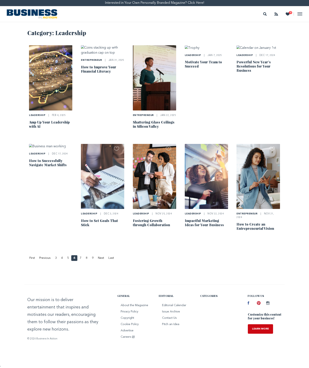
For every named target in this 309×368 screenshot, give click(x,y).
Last (111, 257)
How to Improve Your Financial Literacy (98, 69)
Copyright (127, 317)
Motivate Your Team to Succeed (203, 64)
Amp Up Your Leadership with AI (49, 124)
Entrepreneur (91, 60)
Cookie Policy (130, 324)
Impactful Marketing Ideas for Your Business (204, 222)
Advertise (127, 330)
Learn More (260, 329)
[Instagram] (267, 303)
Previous (45, 257)
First (32, 257)
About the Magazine (134, 305)
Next (101, 257)
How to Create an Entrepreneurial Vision (255, 226)
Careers (126, 336)
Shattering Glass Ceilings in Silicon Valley (153, 124)
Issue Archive (171, 311)
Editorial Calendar (174, 305)
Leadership (37, 115)
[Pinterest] (258, 303)
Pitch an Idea (170, 324)
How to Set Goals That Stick (99, 222)
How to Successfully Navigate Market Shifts (48, 162)
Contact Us (169, 317)
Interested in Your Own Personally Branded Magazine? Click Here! (154, 3)
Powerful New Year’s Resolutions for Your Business (253, 66)
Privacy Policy (129, 311)
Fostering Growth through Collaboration (151, 222)
